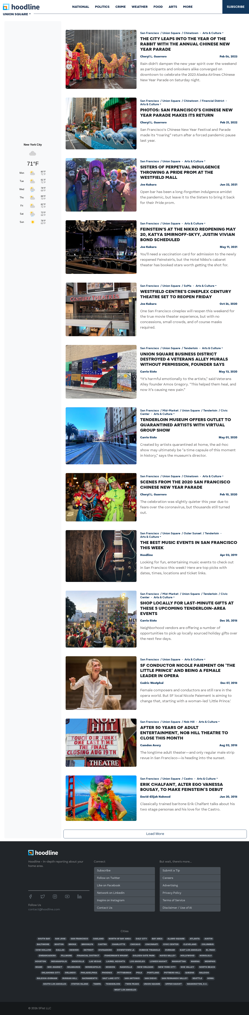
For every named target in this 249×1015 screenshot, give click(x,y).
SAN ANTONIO (132, 978)
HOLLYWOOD (187, 956)
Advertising (170, 885)
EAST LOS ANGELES (190, 950)
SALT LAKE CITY (110, 978)
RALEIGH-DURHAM (47, 978)
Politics (102, 7)
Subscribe (236, 7)
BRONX (72, 944)
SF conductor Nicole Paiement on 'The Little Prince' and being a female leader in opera (187, 670)
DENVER (74, 950)
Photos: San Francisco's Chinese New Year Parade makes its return (186, 112)
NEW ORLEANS (145, 967)
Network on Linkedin (110, 893)
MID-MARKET (54, 967)
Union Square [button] (15, 14)
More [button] (188, 7)
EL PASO (210, 950)
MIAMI (38, 967)
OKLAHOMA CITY (51, 973)
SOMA (210, 978)
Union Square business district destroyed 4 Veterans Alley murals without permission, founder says (184, 359)
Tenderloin (191, 348)
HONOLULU (206, 956)
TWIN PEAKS (132, 984)
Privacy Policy (172, 893)
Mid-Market (170, 410)
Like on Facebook (108, 885)
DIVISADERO (105, 950)
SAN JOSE (60, 939)
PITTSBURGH (124, 973)
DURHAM (170, 950)
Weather (140, 7)
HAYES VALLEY (168, 956)
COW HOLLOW (43, 950)
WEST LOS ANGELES (125, 990)
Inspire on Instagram (110, 900)
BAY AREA (157, 939)
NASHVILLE (126, 967)
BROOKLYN (87, 944)
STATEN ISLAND (79, 984)
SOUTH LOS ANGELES (54, 984)
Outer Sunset (192, 533)
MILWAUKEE (73, 967)
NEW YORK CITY (167, 967)
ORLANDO (70, 973)
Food (158, 7)
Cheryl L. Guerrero (153, 56)
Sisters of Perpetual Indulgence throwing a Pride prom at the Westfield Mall (180, 172)
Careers (168, 878)
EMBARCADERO (47, 956)
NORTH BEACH (207, 967)
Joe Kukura (148, 184)
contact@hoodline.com (44, 909)
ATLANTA (195, 939)
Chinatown (191, 33)
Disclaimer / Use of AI (177, 908)
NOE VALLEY (187, 967)
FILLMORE (66, 956)
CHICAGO (135, 944)
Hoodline (146, 555)
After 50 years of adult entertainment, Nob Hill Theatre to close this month (184, 733)
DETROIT (89, 950)
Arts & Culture (212, 33)
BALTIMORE (43, 944)
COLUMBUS (208, 944)
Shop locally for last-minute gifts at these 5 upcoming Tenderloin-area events (187, 608)
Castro (188, 778)
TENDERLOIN (113, 984)
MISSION (110, 967)
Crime (120, 7)
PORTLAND (153, 973)
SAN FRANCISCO (79, 939)
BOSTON (59, 944)
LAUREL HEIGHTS (115, 961)
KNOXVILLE (78, 961)
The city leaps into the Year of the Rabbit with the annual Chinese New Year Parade (185, 44)
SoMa (187, 286)
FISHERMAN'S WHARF (116, 956)
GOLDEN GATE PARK (144, 956)
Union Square (171, 33)
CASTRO (102, 944)
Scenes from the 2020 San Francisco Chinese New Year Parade (185, 484)
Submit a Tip (171, 870)
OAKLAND (98, 939)
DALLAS (60, 950)
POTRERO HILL (172, 973)
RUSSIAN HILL (69, 978)
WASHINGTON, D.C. (197, 984)
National (80, 7)
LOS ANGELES (137, 961)
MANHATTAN (179, 961)
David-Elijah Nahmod (155, 796)
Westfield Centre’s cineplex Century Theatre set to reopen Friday (185, 294)
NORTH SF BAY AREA (120, 939)
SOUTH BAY (44, 939)
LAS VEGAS (95, 961)
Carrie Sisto (148, 371)
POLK (139, 973)
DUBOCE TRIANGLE (149, 950)
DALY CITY (141, 939)
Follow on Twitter (108, 878)
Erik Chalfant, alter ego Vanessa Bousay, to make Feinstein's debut (181, 787)
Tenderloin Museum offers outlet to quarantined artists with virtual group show (185, 425)
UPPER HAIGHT (173, 984)
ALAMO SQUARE (176, 939)
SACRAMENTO (89, 978)
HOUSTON (40, 961)
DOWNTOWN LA (125, 950)
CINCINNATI (151, 944)
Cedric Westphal (152, 683)
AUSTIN (209, 939)
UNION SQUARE (152, 984)
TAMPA (97, 984)
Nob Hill (189, 721)
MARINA (195, 961)
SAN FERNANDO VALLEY (175, 978)
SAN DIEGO (151, 978)
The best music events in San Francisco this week (188, 545)
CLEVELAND (190, 944)
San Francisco (149, 33)
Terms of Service (174, 900)
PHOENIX (107, 973)
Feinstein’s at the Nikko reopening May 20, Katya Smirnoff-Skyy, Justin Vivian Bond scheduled (188, 234)
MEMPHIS (210, 961)
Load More (155, 834)
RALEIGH (204, 973)
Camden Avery (150, 745)
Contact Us (104, 908)
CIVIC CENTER (170, 944)
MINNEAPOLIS (93, 967)
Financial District (213, 100)
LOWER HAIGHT (158, 961)
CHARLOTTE (118, 944)
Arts (173, 7)
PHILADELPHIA (89, 973)
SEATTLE (197, 978)
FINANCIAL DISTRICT (88, 956)
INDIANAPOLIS (59, 961)
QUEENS (189, 973)
